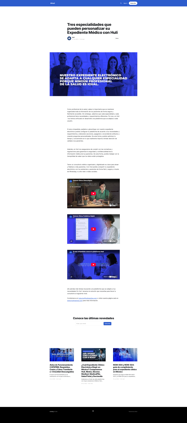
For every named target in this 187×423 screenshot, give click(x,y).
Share (117, 38)
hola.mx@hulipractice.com (88, 298)
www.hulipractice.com (74, 300)
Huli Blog (52, 411)
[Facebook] (93, 411)
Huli (73, 37)
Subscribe (133, 3)
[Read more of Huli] (69, 38)
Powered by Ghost (133, 411)
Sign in (125, 3)
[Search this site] (121, 3)
